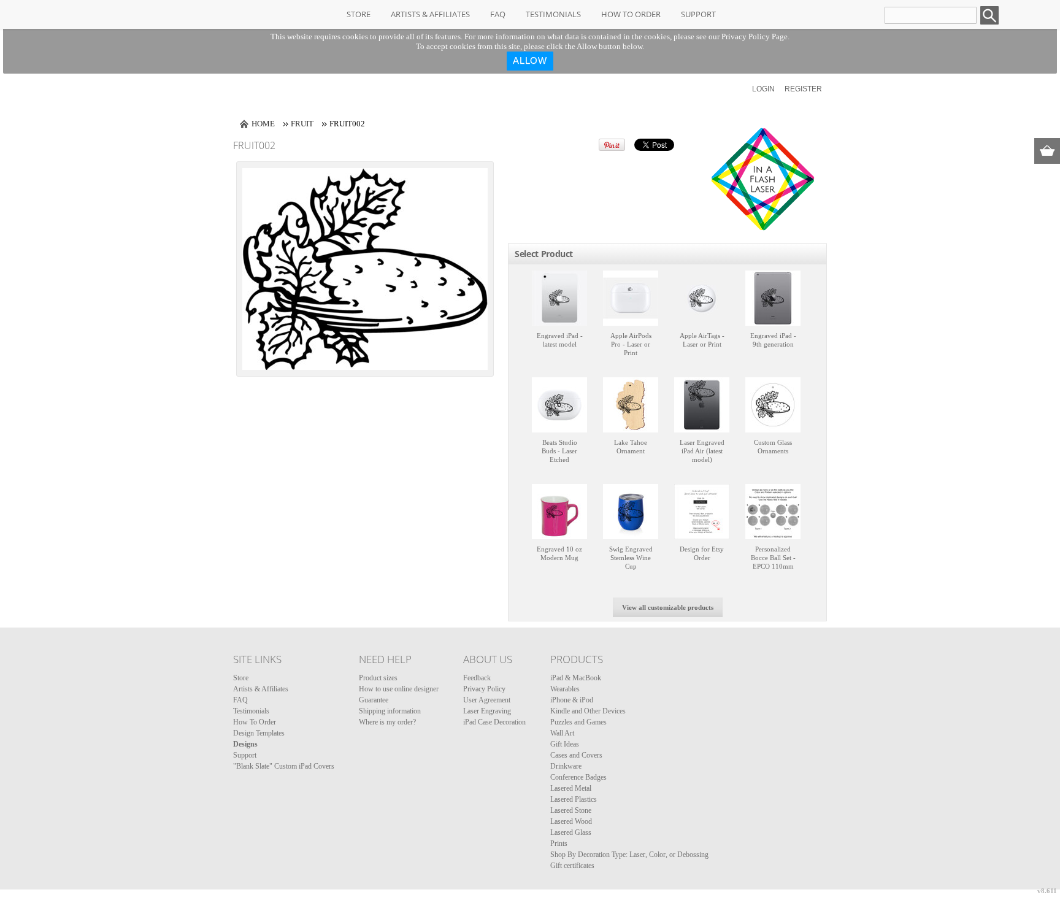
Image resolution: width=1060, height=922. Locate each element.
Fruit (302, 123)
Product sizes (378, 678)
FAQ (497, 14)
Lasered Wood (571, 821)
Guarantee (373, 700)
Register (803, 89)
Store (359, 14)
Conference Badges (578, 777)
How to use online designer (399, 689)
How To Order (631, 14)
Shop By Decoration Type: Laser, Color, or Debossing (629, 854)
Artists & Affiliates (430, 14)
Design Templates (259, 733)
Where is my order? (387, 722)
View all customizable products (667, 607)
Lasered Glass (570, 832)
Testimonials (553, 14)
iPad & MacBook (575, 678)
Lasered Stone (570, 810)
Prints (558, 843)
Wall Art (562, 733)
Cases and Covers (576, 755)
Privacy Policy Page (754, 36)
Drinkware (566, 766)
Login (763, 89)
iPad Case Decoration (494, 722)
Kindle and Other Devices (588, 711)
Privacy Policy (484, 689)
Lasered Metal (570, 788)
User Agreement (486, 700)
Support (698, 14)
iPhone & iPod (571, 700)
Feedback (477, 678)
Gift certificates (572, 865)
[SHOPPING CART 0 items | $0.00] (1047, 151)
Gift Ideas (564, 744)
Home (263, 123)
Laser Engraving (487, 711)
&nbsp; (559, 298)
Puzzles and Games (578, 722)
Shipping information (390, 711)
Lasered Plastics (573, 799)
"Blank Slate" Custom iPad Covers (283, 766)
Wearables (565, 689)
